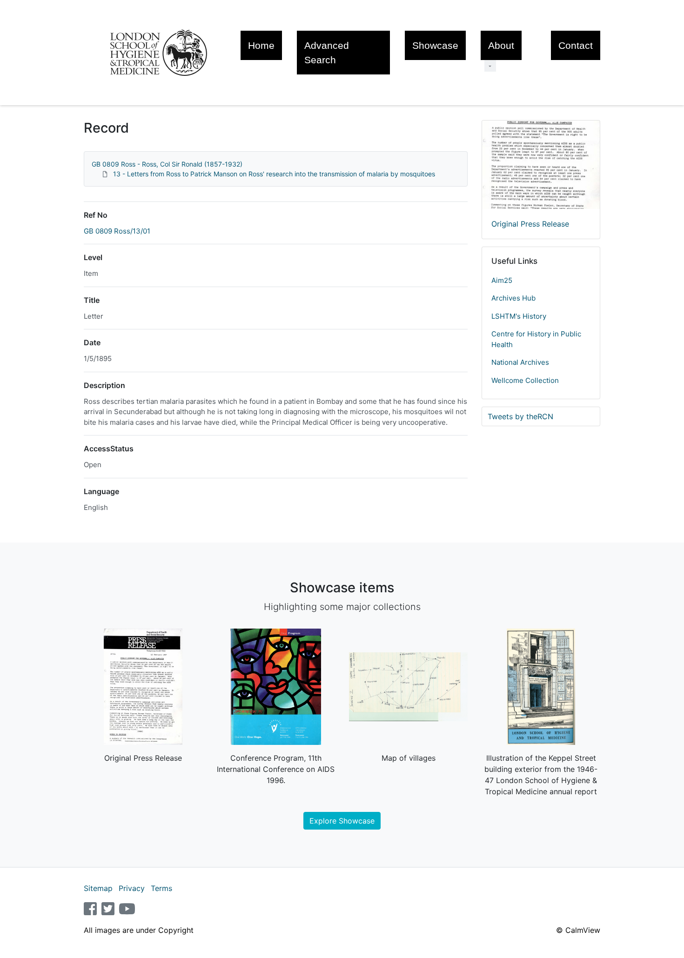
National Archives (520, 362)
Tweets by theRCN (520, 416)
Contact (575, 45)
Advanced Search (326, 52)
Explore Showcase (342, 820)
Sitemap (98, 888)
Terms (161, 888)
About (501, 45)
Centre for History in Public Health (536, 339)
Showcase (435, 45)
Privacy (132, 888)
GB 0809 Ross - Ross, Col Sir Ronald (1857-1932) (167, 164)
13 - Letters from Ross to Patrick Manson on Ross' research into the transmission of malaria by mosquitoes (274, 174)
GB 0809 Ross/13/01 (117, 231)
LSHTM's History (518, 316)
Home (261, 45)
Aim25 (501, 280)
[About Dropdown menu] (490, 66)
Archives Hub (513, 298)
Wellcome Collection (525, 380)
